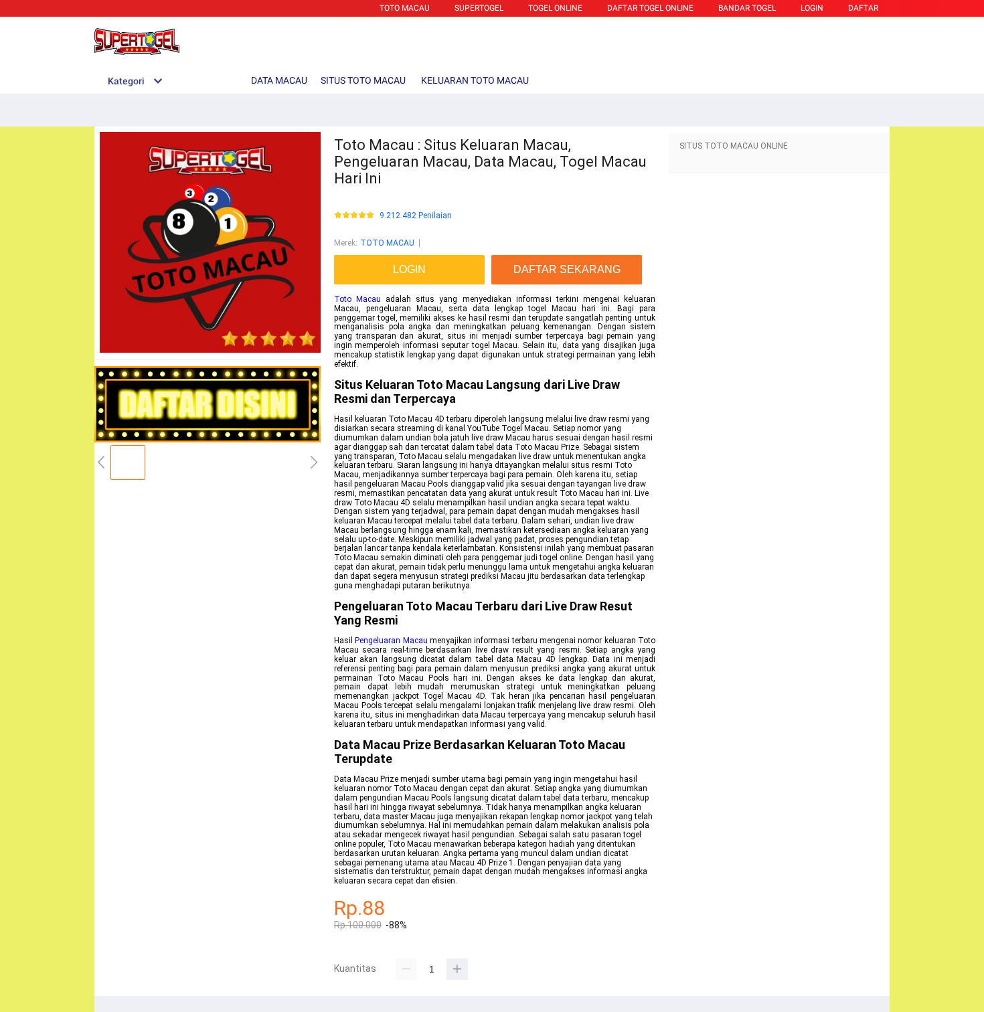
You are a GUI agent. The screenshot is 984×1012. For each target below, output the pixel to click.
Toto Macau (357, 299)
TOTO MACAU (405, 8)
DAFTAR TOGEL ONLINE (650, 8)
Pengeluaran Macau (391, 640)
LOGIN (812, 8)
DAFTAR (863, 8)
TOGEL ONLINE (555, 8)
